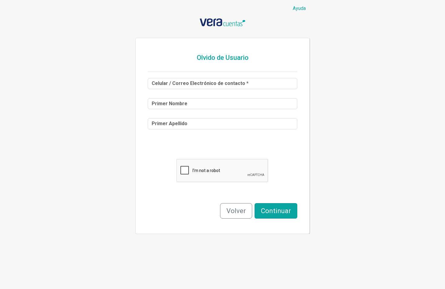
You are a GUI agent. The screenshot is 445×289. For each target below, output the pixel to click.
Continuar (276, 211)
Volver (236, 211)
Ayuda (299, 8)
